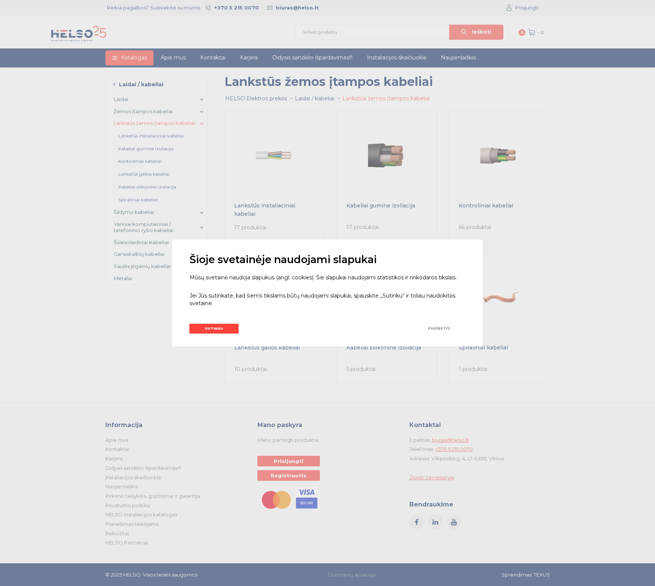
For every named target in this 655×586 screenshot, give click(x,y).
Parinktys (439, 328)
